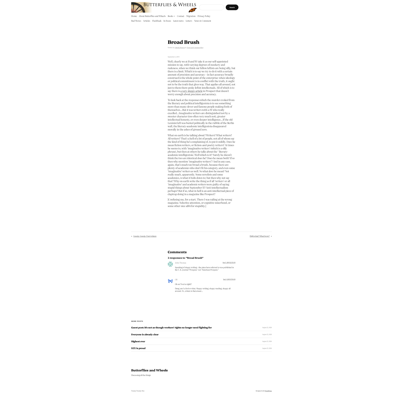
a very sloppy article (191, 91)
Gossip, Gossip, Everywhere (144, 236)
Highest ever (138, 341)
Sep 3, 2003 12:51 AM (229, 262)
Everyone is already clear (144, 334)
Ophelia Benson (180, 47)
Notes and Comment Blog (195, 47)
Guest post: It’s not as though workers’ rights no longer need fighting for (171, 327)
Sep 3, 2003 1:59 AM (229, 279)
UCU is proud (138, 348)
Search (232, 7)
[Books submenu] (174, 16)
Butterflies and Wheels (149, 370)
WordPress (268, 391)
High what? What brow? (260, 236)
